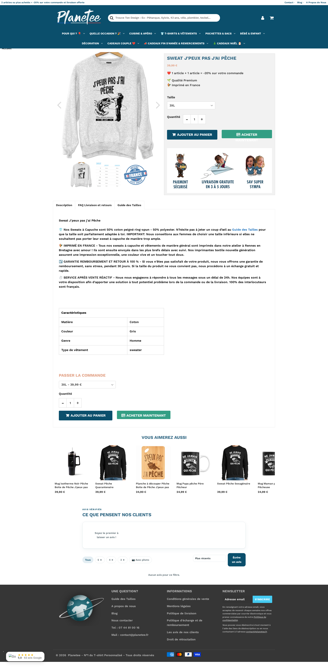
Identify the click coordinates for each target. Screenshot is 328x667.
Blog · (300, 2)
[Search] (111, 18)
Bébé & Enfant (250, 33)
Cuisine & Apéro (140, 33)
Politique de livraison (181, 613)
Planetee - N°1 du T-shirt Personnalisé (95, 655)
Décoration (90, 43)
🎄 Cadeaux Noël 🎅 (227, 43)
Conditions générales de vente (188, 599)
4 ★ (111, 559)
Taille (171, 97)
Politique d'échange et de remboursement (184, 623)
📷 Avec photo (140, 559)
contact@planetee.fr (256, 631)
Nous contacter (122, 620)
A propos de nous (123, 606)
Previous (59, 105)
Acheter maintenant (246, 135)
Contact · (290, 2)
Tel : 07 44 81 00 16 (125, 627)
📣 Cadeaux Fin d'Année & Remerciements (174, 43)
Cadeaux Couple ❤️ (121, 43)
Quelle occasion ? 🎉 (105, 33)
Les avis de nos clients (183, 632)
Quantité (173, 117)
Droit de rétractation (181, 639)
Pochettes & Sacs (218, 33)
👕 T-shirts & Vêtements (179, 33)
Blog (114, 613)
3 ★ (122, 559)
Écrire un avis (236, 559)
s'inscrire (262, 599)
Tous (88, 559)
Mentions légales (179, 606)
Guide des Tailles (245, 229)
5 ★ (100, 559)
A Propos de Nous (316, 2)
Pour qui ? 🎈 (71, 33)
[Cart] (271, 18)
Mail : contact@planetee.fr (129, 635)
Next (157, 105)
